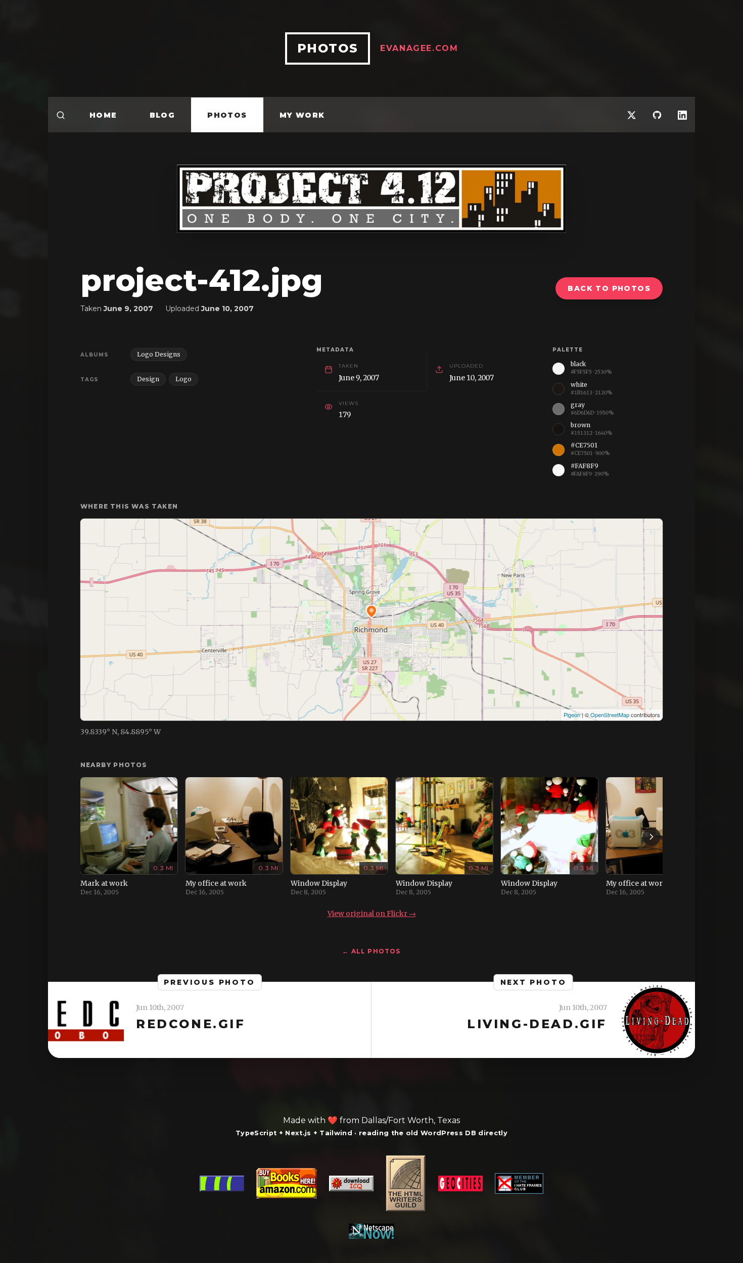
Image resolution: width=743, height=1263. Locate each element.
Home (103, 115)
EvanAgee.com (419, 48)
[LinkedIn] (682, 114)
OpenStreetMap (609, 715)
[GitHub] (657, 114)
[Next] (651, 837)
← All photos (371, 951)
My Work (302, 115)
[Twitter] (631, 114)
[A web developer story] (371, 1197)
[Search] (60, 114)
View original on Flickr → (372, 913)
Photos (227, 115)
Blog (162, 115)
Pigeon (572, 715)
